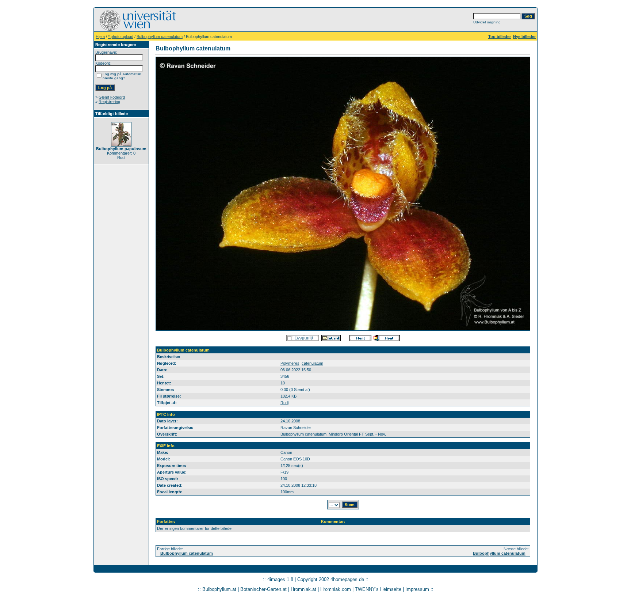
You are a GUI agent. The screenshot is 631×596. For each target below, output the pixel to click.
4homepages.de (347, 579)
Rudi (284, 403)
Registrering (109, 101)
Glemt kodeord (112, 97)
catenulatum (312, 363)
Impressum (417, 589)
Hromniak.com (335, 589)
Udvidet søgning (487, 22)
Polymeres (289, 363)
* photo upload (120, 36)
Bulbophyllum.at (219, 589)
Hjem (100, 36)
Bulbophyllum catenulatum (160, 36)
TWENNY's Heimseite (378, 589)
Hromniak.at (303, 589)
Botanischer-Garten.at (263, 589)
